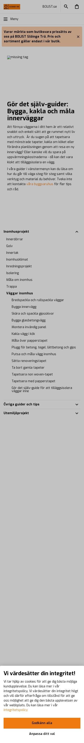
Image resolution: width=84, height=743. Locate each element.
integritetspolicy (16, 710)
